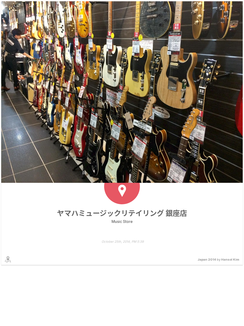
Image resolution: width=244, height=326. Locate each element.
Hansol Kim (230, 259)
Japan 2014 (207, 259)
